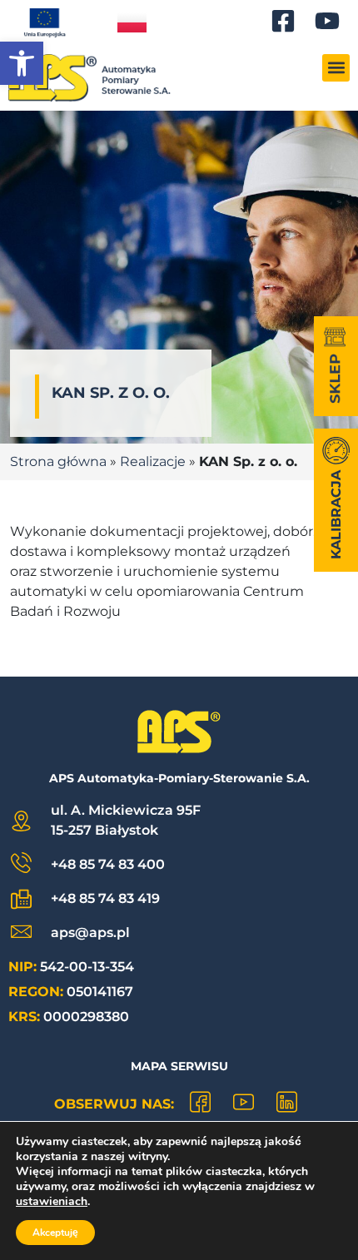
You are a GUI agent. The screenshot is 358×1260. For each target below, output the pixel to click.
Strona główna (58, 461)
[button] (21, 63)
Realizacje (153, 461)
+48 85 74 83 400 (108, 864)
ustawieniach (51, 1201)
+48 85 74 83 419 (105, 898)
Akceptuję (55, 1232)
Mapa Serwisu (179, 1066)
